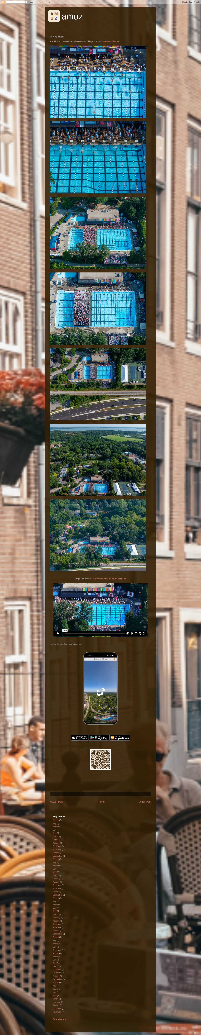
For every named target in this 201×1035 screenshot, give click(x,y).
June (55, 827)
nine (124, 579)
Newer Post (56, 801)
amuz (72, 16)
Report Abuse (60, 1019)
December (57, 846)
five (106, 579)
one (90, 579)
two (94, 579)
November (57, 849)
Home (101, 801)
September (57, 856)
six (110, 579)
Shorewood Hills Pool (110, 41)
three (99, 579)
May (54, 830)
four (103, 579)
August (56, 820)
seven (114, 579)
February (56, 840)
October (56, 853)
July (54, 823)
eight (120, 579)
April (55, 833)
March (55, 836)
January (56, 843)
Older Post (145, 801)
